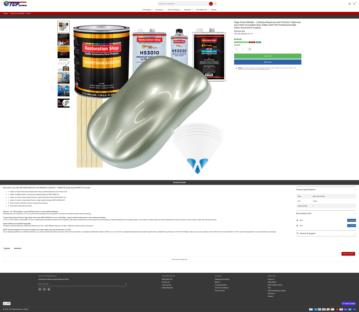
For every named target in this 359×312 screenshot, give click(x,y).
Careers (270, 296)
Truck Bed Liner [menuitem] (201, 10)
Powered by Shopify (22, 309)
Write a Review (348, 254)
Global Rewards (167, 288)
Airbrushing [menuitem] (147, 10)
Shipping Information (222, 279)
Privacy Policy (220, 291)
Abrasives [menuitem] (187, 10)
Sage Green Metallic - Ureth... (21, 13)
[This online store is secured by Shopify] (6, 303)
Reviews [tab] (7, 248)
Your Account (166, 285)
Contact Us (166, 282)
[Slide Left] (75, 99)
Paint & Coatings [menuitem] (173, 10)
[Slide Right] (224, 99)
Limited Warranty (221, 285)
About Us (271, 279)
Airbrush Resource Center (277, 291)
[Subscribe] (125, 284)
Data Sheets (272, 282)
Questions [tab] (17, 248)
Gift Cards (271, 293)
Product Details (179, 182)
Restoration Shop (239, 31)
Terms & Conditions (221, 288)
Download (352, 220)
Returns (217, 282)
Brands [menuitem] (214, 10)
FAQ (269, 288)
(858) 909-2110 (167, 279)
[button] (211, 4)
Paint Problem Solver (275, 285)
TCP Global (12, 309)
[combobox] (183, 3)
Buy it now (267, 62)
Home (5, 13)
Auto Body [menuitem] (159, 10)
